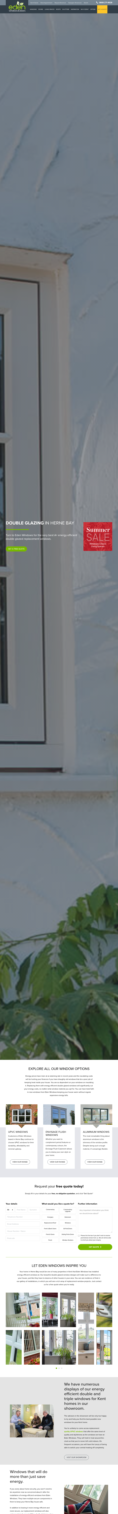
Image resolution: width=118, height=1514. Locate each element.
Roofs (58, 9)
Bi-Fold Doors (67, 1229)
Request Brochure (60, 3)
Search (86, 3)
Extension (68, 1217)
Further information (87, 1204)
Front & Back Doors (50, 1229)
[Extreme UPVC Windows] (23, 1310)
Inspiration (75, 9)
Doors (40, 9)
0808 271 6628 (105, 2)
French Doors (50, 1234)
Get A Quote (34, 3)
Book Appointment (46, 3)
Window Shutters (67, 1240)
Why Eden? (85, 9)
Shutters (65, 9)
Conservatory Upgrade (67, 1210)
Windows (33, 9)
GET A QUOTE (102, 9)
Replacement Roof (50, 1223)
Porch (50, 1240)
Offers (92, 9)
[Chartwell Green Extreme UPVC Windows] (32, 1347)
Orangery (50, 1217)
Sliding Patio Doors (68, 1234)
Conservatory (50, 1209)
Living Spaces (49, 9)
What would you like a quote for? (58, 1204)
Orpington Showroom (75, 3)
